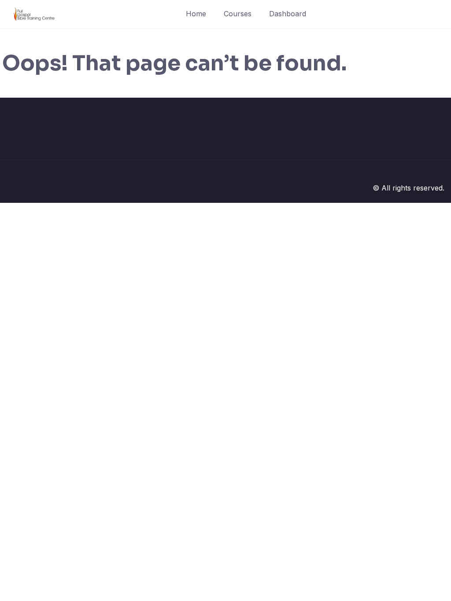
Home (196, 13)
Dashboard (287, 13)
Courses (237, 13)
